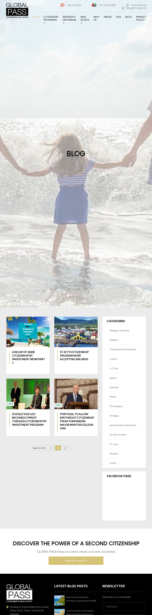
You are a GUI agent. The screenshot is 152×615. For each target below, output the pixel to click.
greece (113, 377)
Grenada (114, 387)
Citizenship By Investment (123, 349)
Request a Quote (136, 8)
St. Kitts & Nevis (118, 434)
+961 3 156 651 (74, 5)
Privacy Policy (141, 18)
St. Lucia (114, 444)
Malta (113, 396)
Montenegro (116, 406)
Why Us (96, 18)
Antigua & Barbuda (119, 330)
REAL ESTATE (85, 18)
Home (35, 16)
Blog (128, 16)
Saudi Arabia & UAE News (123, 425)
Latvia (113, 463)
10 (51, 448)
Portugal (114, 415)
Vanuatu (114, 453)
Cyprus (113, 358)
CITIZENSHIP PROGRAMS (50, 18)
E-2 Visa (114, 368)
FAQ (118, 16)
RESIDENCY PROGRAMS (69, 18)
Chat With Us (138, 5)
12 (65, 448)
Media (108, 16)
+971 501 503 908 (106, 5)
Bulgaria (114, 339)
